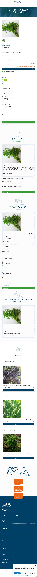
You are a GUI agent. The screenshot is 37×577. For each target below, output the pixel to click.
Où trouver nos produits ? (5, 537)
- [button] (2, 64)
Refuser (24, 573)
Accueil (3, 17)
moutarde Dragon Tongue (24, 53)
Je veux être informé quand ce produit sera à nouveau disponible (25, 66)
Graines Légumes (11, 17)
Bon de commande (5, 562)
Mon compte (4, 525)
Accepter (17, 573)
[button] (35, 565)
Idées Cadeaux (4, 526)
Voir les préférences (32, 573)
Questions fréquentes (5, 528)
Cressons (17, 17)
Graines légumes (4, 545)
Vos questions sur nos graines (6, 551)
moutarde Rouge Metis (17, 53)
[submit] (18, 390)
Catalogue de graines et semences (7, 559)
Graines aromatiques (5, 546)
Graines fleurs (4, 548)
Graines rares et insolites (5, 550)
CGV (2, 575)
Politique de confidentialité (20, 575)
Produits (6, 17)
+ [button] (4, 64)
